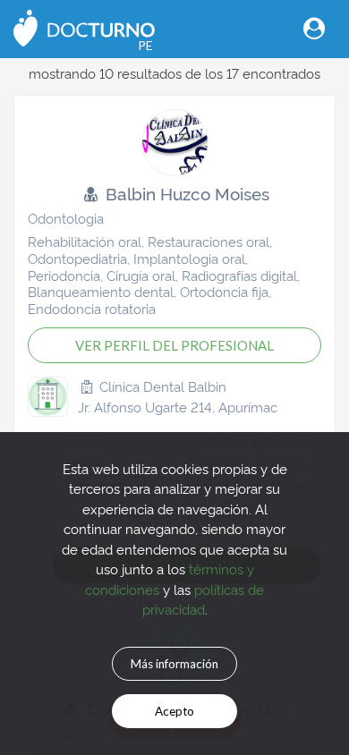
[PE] (84, 26)
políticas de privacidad (203, 599)
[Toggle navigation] (314, 28)
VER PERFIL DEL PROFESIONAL (174, 345)
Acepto (174, 711)
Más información (174, 664)
